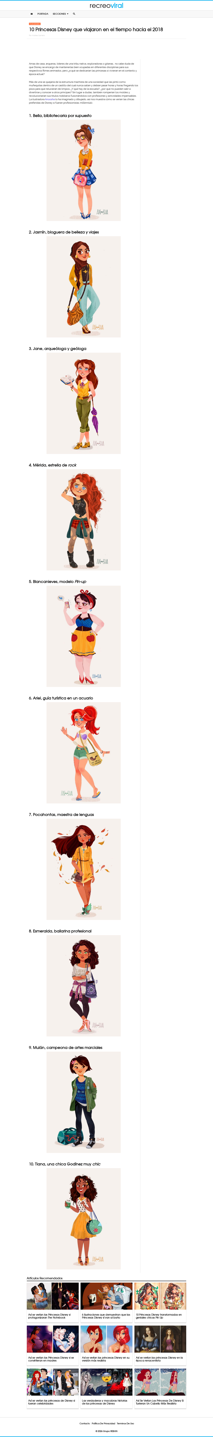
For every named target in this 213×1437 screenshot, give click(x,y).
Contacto (85, 1423)
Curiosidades (35, 24)
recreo (106, 5)
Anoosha (50, 99)
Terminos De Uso (125, 1423)
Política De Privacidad (103, 1423)
